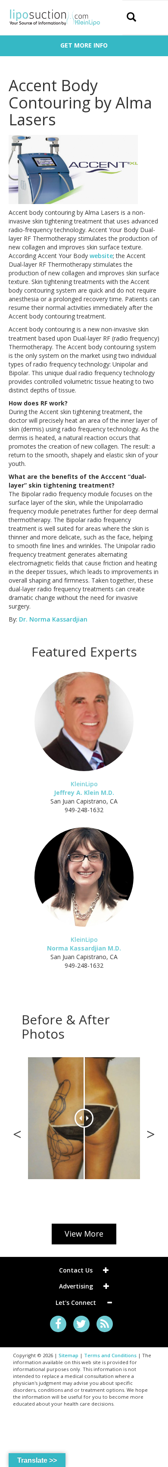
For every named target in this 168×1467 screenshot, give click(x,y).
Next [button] (151, 1132)
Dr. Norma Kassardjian (53, 619)
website (101, 256)
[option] (84, 1118)
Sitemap (68, 1355)
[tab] (84, 1270)
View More (84, 1233)
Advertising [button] (77, 1286)
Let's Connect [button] (77, 1302)
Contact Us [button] (76, 1270)
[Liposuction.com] (55, 16)
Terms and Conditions (110, 1355)
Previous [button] (17, 1132)
